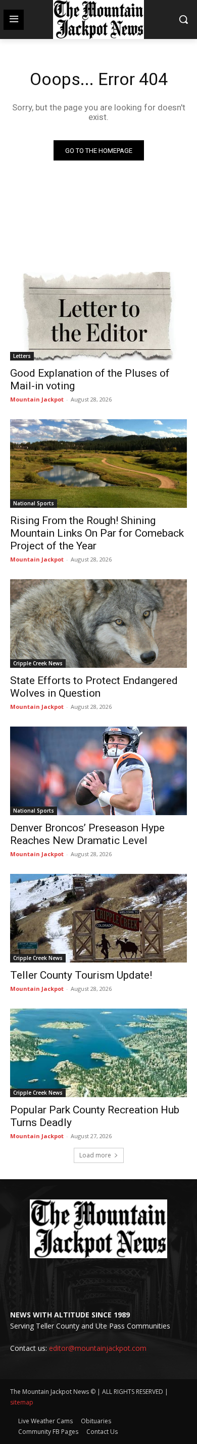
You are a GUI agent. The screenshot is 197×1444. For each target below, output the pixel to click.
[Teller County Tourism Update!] (98, 918)
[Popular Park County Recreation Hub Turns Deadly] (98, 1053)
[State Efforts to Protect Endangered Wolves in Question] (98, 623)
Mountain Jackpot (37, 399)
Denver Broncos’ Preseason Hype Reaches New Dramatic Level (87, 834)
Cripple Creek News (38, 663)
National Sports (33, 503)
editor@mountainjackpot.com (97, 1348)
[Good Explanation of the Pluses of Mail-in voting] (98, 316)
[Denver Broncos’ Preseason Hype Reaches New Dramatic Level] (98, 771)
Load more (95, 1155)
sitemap (21, 1402)
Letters (22, 355)
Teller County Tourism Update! (81, 975)
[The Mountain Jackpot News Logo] (98, 19)
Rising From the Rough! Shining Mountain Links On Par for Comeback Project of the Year (97, 533)
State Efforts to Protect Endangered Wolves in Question (94, 686)
